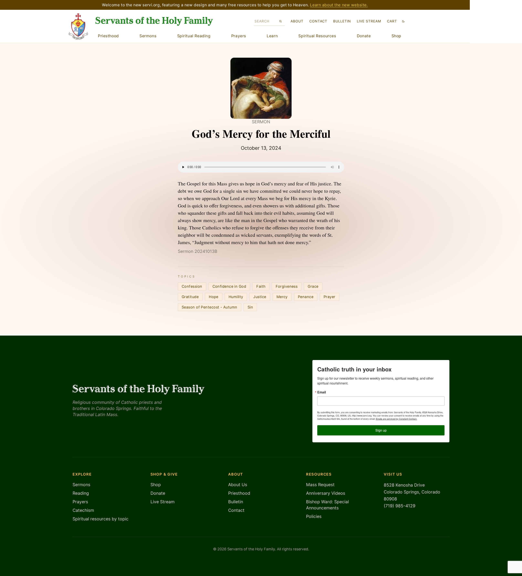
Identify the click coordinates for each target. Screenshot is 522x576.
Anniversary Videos (325, 493)
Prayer (329, 297)
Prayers (238, 35)
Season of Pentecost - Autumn (209, 307)
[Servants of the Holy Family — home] (154, 21)
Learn (272, 35)
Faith (260, 286)
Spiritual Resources (317, 35)
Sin (250, 307)
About (297, 21)
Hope (213, 297)
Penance (305, 297)
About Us (237, 484)
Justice (259, 297)
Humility (236, 297)
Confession (192, 286)
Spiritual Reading (194, 35)
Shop (396, 35)
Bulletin (342, 21)
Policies (314, 516)
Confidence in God (229, 286)
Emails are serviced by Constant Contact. (396, 418)
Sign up (381, 430)
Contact (318, 21)
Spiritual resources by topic (100, 518)
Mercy (282, 297)
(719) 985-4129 (399, 505)
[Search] (280, 21)
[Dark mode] (403, 21)
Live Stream (162, 501)
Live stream (369, 21)
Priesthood (108, 35)
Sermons (147, 35)
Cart (392, 21)
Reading (81, 493)
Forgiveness (286, 286)
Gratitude (190, 297)
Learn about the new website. (339, 4)
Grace (313, 286)
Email (321, 392)
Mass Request (320, 484)
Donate (364, 35)
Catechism (83, 510)
